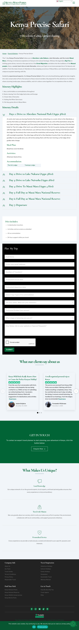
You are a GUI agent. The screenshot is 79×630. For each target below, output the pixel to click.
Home (4, 53)
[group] (21, 392)
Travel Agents (45, 592)
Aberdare (35, 58)
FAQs (42, 595)
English (60, 1)
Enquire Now (38, 449)
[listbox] (39, 294)
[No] (76, 626)
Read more (12, 399)
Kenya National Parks (11, 589)
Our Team (7, 569)
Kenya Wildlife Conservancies (13, 595)
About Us (7, 566)
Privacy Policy (9, 577)
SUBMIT (9, 350)
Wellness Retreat (46, 579)
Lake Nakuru (44, 58)
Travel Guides (9, 571)
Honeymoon (44, 574)
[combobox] (39, 272)
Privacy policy (42, 627)
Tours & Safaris (13, 53)
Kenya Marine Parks (10, 598)
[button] (76, 391)
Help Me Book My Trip (47, 589)
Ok (34, 627)
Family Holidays (45, 571)
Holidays (46, 566)
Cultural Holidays (46, 569)
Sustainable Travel (46, 577)
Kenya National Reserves (12, 592)
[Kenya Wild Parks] (14, 4)
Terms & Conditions (10, 574)
